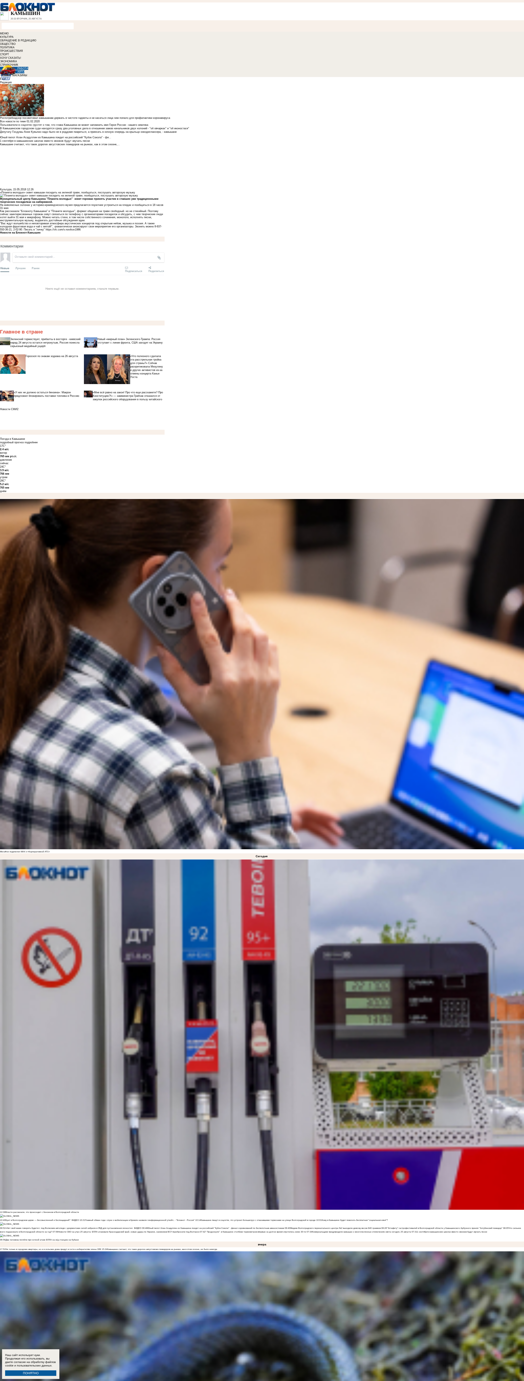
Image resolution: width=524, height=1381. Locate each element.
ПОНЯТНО (31, 1373)
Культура (5, 189)
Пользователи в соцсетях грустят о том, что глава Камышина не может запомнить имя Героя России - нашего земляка (74, 124)
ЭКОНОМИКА (8, 61)
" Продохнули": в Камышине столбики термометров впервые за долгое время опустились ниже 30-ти (256, 1232)
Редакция (6, 82)
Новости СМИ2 (9, 409)
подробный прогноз (12, 442)
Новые (4, 268)
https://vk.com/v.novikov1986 (63, 229)
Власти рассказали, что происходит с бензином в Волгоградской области (42, 1212)
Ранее (36, 268)
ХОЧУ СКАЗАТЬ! (10, 57)
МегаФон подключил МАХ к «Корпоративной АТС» (25, 851)
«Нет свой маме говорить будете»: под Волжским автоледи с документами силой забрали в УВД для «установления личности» (69, 1228)
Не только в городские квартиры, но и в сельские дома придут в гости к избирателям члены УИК (53, 1249)
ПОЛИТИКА (7, 47)
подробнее (31, 442)
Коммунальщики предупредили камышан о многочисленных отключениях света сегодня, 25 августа (361, 1232)
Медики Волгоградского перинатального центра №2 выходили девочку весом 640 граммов (335, 1228)
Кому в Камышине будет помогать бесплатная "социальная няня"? (355, 1220)
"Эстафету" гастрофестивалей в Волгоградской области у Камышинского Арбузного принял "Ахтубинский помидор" (445, 1228)
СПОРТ (4, 54)
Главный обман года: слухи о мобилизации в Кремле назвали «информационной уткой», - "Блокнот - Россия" (140, 1220)
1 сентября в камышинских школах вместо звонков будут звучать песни (452, 1232)
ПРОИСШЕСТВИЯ (11, 50)
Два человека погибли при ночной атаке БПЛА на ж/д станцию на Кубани (42, 1240)
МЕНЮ (4, 33)
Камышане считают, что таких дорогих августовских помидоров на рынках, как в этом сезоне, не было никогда (162, 1249)
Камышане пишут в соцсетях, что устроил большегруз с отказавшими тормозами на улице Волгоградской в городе (258, 1220)
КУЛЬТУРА (7, 37)
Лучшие (20, 268)
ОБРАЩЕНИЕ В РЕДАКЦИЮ (18, 40)
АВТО (20, 71)
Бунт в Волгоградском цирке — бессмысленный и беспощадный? (38, 1220)
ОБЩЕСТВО (8, 43)
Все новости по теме (13, 121)
